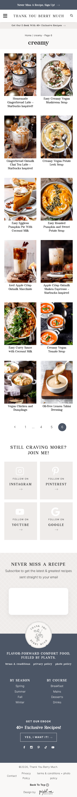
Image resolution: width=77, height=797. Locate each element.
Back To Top (37, 784)
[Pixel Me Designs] (45, 792)
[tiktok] (45, 747)
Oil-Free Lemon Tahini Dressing (57, 408)
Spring (20, 686)
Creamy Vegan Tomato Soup (56, 349)
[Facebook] (24, 747)
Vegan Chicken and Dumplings (20, 408)
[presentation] (20, 74)
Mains (57, 691)
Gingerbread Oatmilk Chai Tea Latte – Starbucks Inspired (20, 164)
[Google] (56, 521)
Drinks (57, 702)
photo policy (63, 663)
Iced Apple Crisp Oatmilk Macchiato (20, 287)
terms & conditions (17, 663)
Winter (20, 702)
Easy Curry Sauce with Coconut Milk (20, 349)
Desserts (57, 697)
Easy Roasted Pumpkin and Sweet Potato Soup (57, 226)
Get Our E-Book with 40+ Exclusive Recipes (37, 25)
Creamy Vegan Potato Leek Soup (57, 162)
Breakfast (57, 686)
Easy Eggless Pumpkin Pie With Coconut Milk (20, 226)
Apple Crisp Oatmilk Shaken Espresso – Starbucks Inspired (56, 289)
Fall (20, 697)
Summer (20, 691)
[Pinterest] (56, 480)
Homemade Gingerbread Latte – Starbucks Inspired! (20, 102)
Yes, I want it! (37, 737)
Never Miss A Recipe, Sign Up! (36, 4)
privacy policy (42, 663)
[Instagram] (20, 480)
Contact (12, 775)
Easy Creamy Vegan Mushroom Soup (57, 100)
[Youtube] (20, 521)
